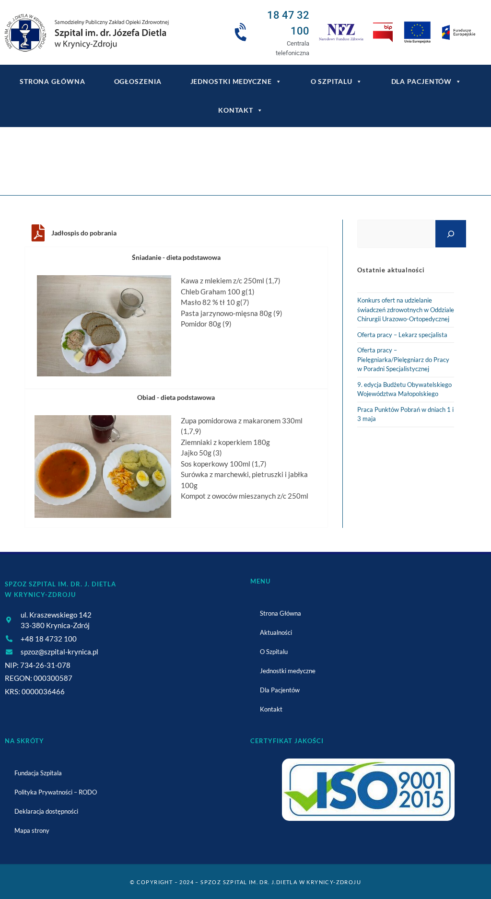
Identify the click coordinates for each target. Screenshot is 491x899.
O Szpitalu (331, 81)
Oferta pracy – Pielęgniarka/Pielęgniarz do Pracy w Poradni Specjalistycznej (403, 359)
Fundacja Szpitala (38, 773)
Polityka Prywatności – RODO (55, 792)
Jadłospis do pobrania (84, 233)
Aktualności (276, 632)
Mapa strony (31, 830)
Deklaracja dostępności (46, 811)
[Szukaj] (451, 234)
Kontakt (235, 110)
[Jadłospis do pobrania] (38, 233)
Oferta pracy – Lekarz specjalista (402, 335)
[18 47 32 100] (242, 32)
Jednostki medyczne (231, 81)
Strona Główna (280, 613)
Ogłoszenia (138, 81)
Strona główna (52, 81)
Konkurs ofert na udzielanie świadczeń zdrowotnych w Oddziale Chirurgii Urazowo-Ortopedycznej (405, 309)
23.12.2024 (274, 167)
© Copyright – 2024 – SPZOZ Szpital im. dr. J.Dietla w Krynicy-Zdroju (245, 882)
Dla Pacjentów (421, 81)
